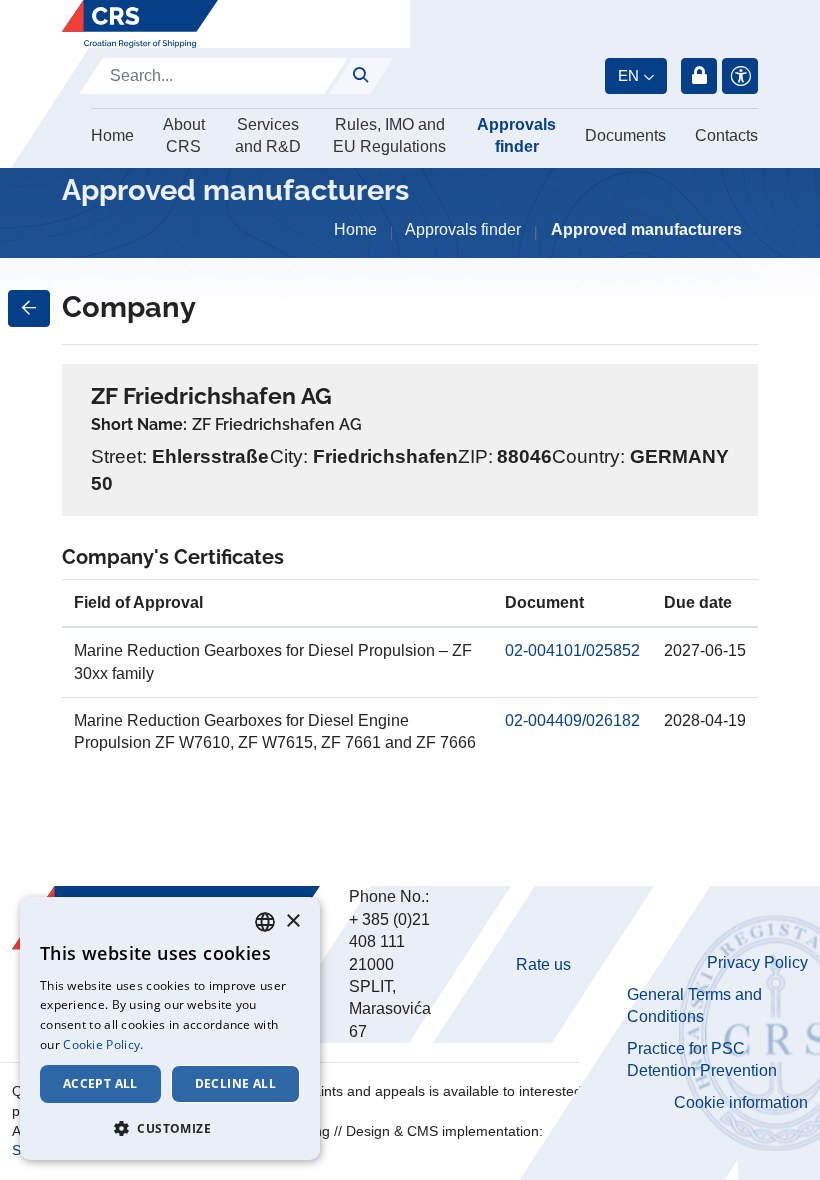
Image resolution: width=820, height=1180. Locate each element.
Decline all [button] (235, 1083)
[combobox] (265, 922)
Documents (625, 135)
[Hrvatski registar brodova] (140, 24)
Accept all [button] (100, 1083)
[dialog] (170, 1028)
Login (699, 76)
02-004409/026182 (572, 720)
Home (112, 135)
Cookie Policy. (103, 1044)
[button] (170, 1128)
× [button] (292, 921)
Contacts (726, 135)
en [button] (628, 75)
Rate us (543, 964)
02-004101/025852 (572, 650)
